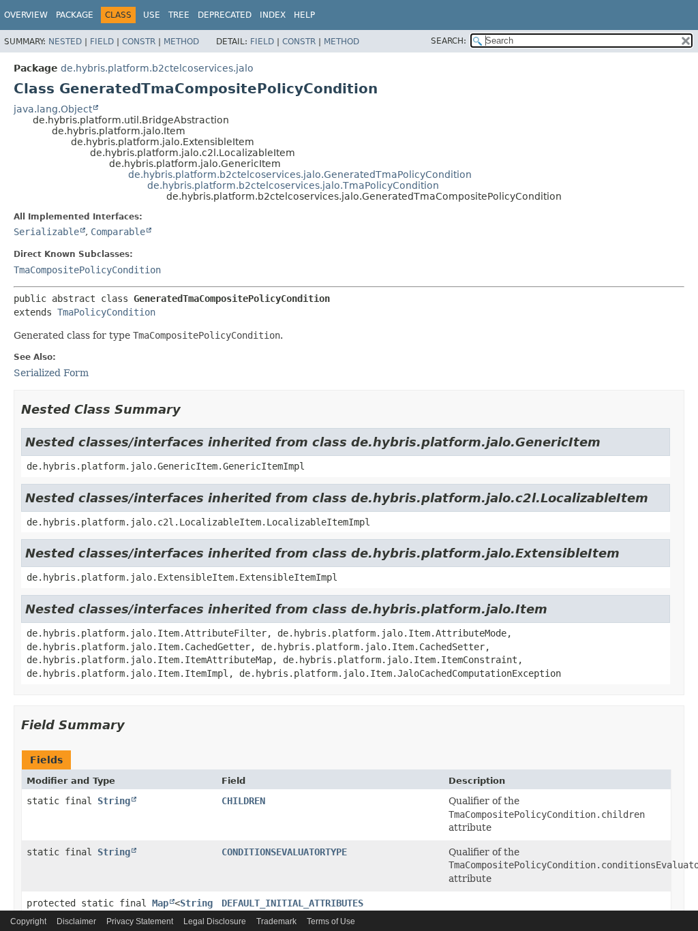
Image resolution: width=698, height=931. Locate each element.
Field (102, 41)
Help (304, 15)
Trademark (276, 921)
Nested (65, 41)
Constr (138, 41)
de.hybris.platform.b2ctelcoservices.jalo (157, 68)
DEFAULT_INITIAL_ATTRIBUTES (292, 903)
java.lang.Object (53, 109)
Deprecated (225, 15)
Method (181, 41)
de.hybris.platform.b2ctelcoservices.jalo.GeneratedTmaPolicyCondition (300, 174)
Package (74, 15)
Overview (26, 15)
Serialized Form (51, 372)
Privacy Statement (139, 921)
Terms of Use (331, 921)
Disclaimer (76, 921)
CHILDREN (243, 800)
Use (151, 15)
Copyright (28, 921)
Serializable (46, 231)
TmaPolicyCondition (106, 312)
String (113, 800)
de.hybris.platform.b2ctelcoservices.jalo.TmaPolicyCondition (293, 185)
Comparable (118, 231)
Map (160, 903)
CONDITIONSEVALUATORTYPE (284, 851)
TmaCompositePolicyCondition (87, 269)
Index (273, 15)
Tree (178, 15)
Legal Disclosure (214, 921)
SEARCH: (448, 41)
